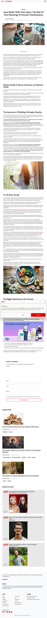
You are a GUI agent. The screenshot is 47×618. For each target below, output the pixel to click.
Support (4, 602)
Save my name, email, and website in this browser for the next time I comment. (24, 396)
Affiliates (4, 599)
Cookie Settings (5, 605)
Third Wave (5, 575)
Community (17, 596)
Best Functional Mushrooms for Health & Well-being (20, 426)
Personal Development (16, 457)
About (3, 596)
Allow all (38, 314)
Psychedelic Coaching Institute (33, 599)
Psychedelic (24, 457)
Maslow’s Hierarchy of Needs (20, 209)
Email (7, 386)
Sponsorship (17, 599)
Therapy (4, 480)
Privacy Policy (5, 604)
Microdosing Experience (32, 596)
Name (7, 380)
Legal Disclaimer (18, 604)
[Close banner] (45, 301)
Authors (4, 597)
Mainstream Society (6, 457)
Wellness (23, 9)
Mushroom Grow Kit (31, 597)
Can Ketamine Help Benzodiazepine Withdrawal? (22, 491)
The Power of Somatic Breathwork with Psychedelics (20, 476)
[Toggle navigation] (45, 1)
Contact (16, 601)
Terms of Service (18, 602)
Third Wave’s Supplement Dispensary (19, 343)
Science (29, 457)
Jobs (16, 597)
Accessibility (4, 601)
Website (7, 391)
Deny (23, 314)
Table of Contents (23, 51)
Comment (8, 366)
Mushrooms (5, 431)
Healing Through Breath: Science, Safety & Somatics (23, 544)
